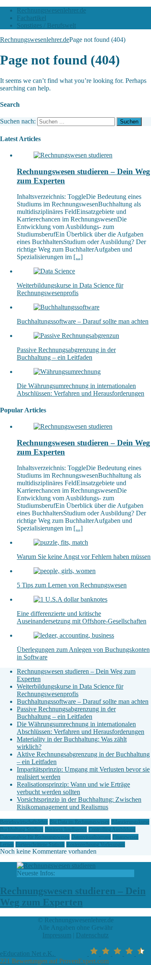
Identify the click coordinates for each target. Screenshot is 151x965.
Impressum (56, 935)
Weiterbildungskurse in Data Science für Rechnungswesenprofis (70, 289)
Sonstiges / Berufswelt (46, 25)
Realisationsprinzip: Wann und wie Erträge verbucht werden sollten (73, 788)
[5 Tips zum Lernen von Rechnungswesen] (65, 570)
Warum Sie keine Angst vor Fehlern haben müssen (84, 556)
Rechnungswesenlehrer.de (51, 10)
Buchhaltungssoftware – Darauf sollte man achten (82, 321)
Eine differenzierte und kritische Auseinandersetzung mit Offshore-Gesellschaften (81, 617)
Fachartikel (31, 17)
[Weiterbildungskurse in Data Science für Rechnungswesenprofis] (54, 271)
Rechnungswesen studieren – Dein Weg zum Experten (73, 896)
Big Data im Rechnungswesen (79, 822)
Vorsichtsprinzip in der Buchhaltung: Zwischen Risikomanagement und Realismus (79, 803)
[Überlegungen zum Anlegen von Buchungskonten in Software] (74, 635)
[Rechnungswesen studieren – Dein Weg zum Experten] (73, 155)
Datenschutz (92, 935)
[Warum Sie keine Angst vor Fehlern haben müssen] (61, 542)
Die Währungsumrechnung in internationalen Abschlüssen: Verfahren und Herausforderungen (80, 389)
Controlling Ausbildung (112, 829)
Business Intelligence (66, 829)
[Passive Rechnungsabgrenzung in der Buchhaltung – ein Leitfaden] (76, 335)
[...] (78, 256)
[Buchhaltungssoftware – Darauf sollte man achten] (66, 307)
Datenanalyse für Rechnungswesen (35, 837)
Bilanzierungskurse (130, 822)
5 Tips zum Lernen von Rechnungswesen (72, 585)
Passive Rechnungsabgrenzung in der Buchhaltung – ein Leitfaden (66, 353)
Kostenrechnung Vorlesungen (95, 844)
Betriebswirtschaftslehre (24, 822)
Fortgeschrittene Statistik (40, 844)
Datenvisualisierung (91, 837)
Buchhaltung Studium (21, 829)
